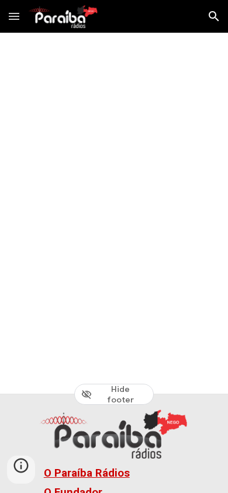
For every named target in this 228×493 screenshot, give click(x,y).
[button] (14, 16)
